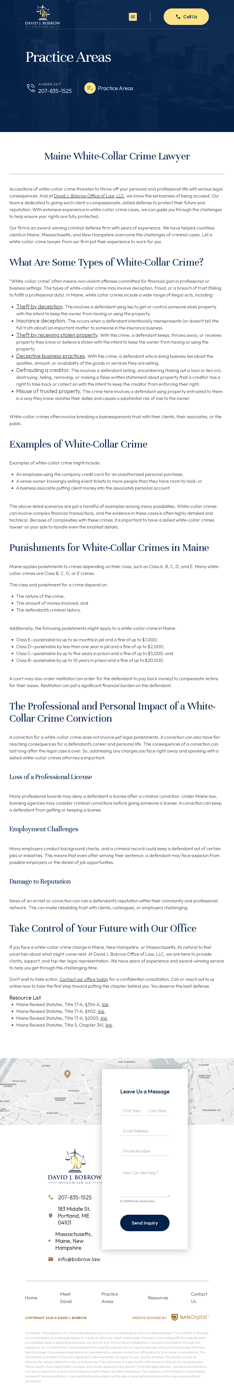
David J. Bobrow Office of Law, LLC (89, 196)
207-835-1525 (55, 90)
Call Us (190, 16)
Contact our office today (84, 979)
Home (31, 1298)
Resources (158, 1298)
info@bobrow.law (79, 1259)
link (105, 1004)
